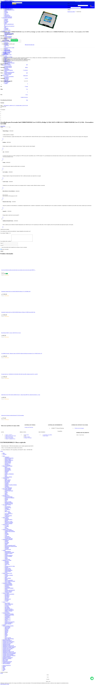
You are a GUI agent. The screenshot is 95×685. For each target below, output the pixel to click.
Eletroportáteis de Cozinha (8, 33)
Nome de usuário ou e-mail (73, 5)
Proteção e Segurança (8, 73)
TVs (5, 46)
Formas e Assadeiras (7, 37)
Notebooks (6, 19)
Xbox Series (6, 79)
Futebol (5, 55)
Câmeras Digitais (7, 52)
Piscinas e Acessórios (8, 1)
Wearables (6, 11)
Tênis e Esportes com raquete (9, 62)
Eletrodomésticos (7, 32)
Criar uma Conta (73, 3)
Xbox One (6, 80)
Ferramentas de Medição (8, 70)
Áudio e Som (6, 45)
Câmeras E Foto (7, 49)
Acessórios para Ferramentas (9, 72)
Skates (5, 58)
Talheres (5, 39)
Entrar (69, 9)
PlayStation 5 (6, 78)
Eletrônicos (6, 42)
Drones (5, 53)
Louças (5, 38)
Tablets (5, 23)
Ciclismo (5, 57)
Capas (5, 13)
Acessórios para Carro (8, 16)
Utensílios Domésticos (8, 36)
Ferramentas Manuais (8, 67)
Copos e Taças (6, 40)
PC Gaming (6, 21)
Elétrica (5, 71)
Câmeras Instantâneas (8, 51)
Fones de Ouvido (7, 15)
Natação (5, 60)
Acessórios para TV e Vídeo (9, 47)
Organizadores (6, 69)
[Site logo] (5, 2)
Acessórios (6, 12)
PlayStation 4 (6, 77)
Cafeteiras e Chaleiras (8, 34)
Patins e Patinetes (7, 59)
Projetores (6, 48)
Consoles (5, 83)
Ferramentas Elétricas (8, 66)
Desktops (6, 20)
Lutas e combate (7, 63)
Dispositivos (6, 43)
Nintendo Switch (7, 81)
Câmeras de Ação (7, 50)
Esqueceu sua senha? (71, 11)
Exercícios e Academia (8, 56)
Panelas (5, 35)
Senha (69, 7)
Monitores (6, 22)
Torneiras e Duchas (7, 74)
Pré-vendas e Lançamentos (9, 76)
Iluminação (6, 68)
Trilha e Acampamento (8, 61)
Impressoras (6, 28)
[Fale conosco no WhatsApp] (92, 678)
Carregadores (6, 14)
